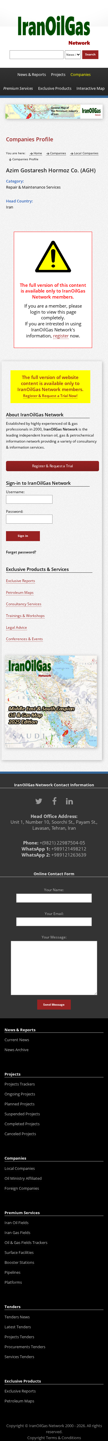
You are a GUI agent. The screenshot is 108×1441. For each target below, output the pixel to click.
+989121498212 (68, 849)
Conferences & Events (24, 638)
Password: (14, 511)
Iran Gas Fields (17, 1232)
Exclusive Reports (20, 580)
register (61, 336)
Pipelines (12, 1272)
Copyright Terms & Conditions (54, 1437)
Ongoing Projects (19, 1094)
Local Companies (86, 153)
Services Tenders (19, 1356)
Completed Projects (22, 1123)
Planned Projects (19, 1104)
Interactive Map (90, 88)
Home (38, 153)
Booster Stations (19, 1262)
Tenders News (17, 1317)
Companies (58, 153)
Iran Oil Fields (16, 1222)
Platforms (13, 1282)
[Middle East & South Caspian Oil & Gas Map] (51, 748)
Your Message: (54, 937)
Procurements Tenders (24, 1346)
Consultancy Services (23, 603)
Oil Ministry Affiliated (23, 1178)
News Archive (16, 1049)
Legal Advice (16, 627)
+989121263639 (68, 855)
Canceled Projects (20, 1133)
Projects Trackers (19, 1084)
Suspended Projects (22, 1114)
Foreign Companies (21, 1188)
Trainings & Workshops (25, 615)
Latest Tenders (17, 1327)
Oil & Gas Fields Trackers (25, 1242)
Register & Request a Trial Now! (50, 395)
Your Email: (54, 913)
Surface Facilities (19, 1252)
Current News (16, 1039)
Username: (15, 491)
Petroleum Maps (20, 592)
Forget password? (21, 552)
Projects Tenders (19, 1336)
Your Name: (54, 889)
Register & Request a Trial (52, 465)
